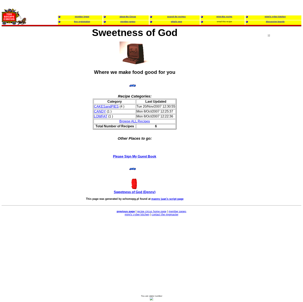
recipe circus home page (151, 211)
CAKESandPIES (106, 106)
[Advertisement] (284, 113)
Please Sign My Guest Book (134, 156)
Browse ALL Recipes (134, 121)
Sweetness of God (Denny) (134, 192)
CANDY (100, 111)
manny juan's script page (167, 198)
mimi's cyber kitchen (137, 214)
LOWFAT (100, 116)
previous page (126, 211)
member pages (177, 211)
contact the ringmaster (165, 214)
